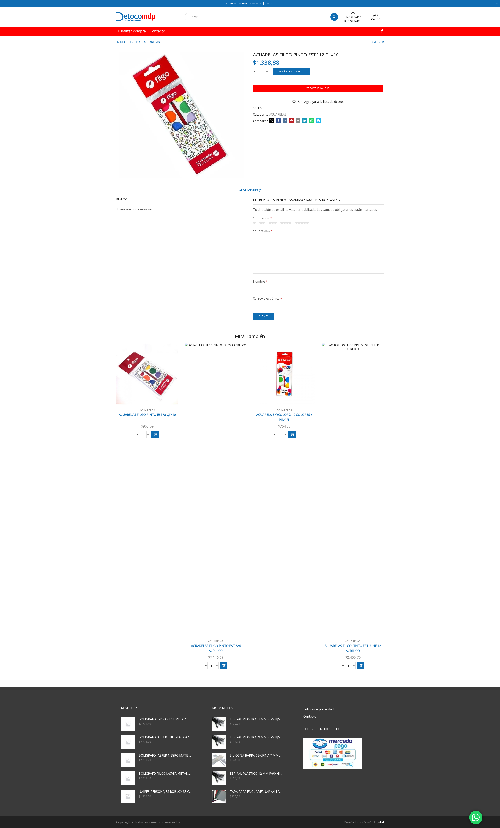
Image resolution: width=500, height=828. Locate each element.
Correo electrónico (267, 298)
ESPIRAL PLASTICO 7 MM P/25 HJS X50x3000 (256, 719)
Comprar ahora (319, 88)
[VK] (285, 121)
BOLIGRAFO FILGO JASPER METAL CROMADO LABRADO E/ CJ (165, 773)
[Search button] (334, 17)
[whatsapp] (311, 121)
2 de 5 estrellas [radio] (262, 223)
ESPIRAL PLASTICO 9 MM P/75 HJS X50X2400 (256, 737)
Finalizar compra (132, 31)
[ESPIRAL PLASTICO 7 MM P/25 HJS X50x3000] (219, 724)
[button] (155, 434)
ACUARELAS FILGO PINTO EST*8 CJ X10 (147, 415)
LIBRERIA (134, 42)
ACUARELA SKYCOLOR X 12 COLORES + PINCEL (284, 417)
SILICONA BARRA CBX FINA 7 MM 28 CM (256, 755)
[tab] (250, 190)
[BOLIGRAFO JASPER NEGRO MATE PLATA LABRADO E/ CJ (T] (128, 760)
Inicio (120, 42)
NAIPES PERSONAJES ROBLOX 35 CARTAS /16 (165, 792)
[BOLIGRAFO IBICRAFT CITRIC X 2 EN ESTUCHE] (128, 724)
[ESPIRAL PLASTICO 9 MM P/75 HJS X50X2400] (219, 742)
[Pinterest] (291, 121)
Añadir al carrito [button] (149, 398)
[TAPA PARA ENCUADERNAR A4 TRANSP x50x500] (219, 796)
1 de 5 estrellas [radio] (254, 223)
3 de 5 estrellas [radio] (273, 223)
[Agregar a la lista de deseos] (170, 398)
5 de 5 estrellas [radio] (302, 223)
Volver (378, 42)
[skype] (318, 121)
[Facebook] (382, 31)
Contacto (157, 31)
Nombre (260, 281)
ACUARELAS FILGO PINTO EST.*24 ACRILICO (216, 648)
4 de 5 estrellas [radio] (285, 223)
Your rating (262, 218)
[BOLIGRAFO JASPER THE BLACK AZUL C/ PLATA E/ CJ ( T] (128, 742)
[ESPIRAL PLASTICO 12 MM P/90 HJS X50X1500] (219, 778)
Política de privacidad (318, 709)
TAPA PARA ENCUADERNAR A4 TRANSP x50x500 (256, 792)
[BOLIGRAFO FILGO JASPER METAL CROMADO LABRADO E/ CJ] (128, 778)
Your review (263, 231)
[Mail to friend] (298, 121)
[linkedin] (304, 121)
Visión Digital (374, 822)
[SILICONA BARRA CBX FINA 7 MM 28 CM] (219, 760)
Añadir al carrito (293, 71)
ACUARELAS (152, 42)
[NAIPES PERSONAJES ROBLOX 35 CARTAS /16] (128, 796)
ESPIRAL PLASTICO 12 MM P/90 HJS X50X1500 (256, 773)
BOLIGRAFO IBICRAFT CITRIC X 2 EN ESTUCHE (165, 719)
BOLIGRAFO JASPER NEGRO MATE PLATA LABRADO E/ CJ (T (165, 755)
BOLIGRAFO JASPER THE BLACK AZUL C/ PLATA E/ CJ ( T (165, 737)
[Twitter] (271, 121)
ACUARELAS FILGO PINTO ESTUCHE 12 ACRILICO (353, 648)
